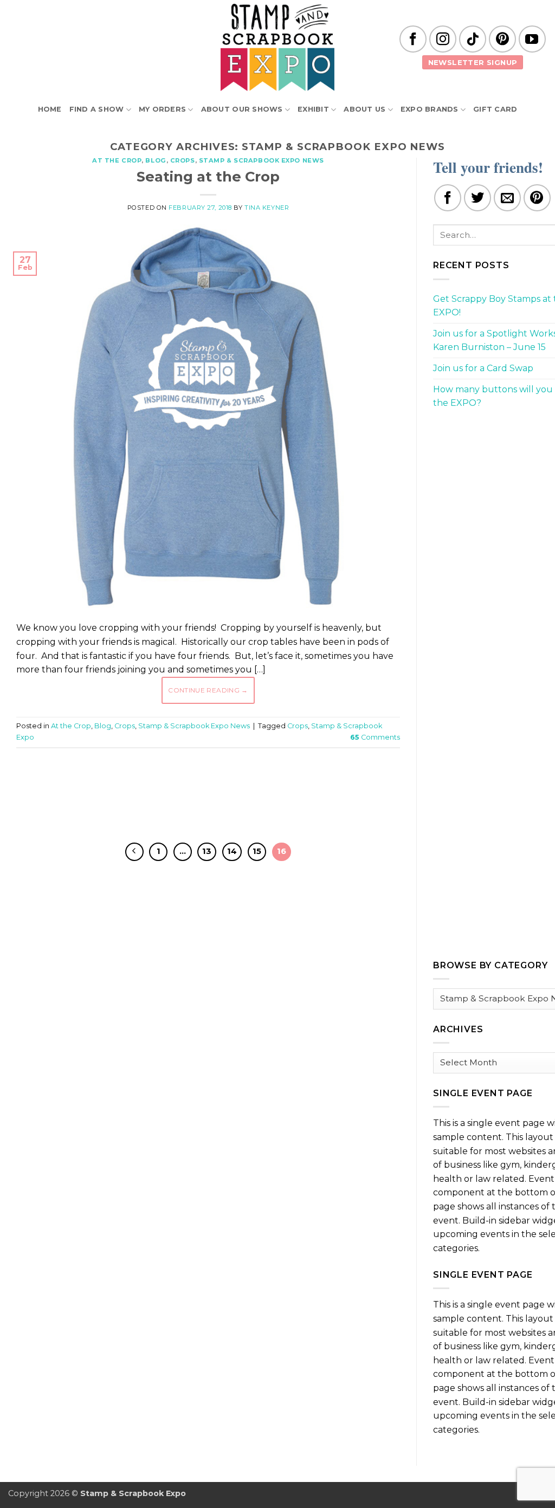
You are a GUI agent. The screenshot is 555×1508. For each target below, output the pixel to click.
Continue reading (208, 690)
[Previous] (134, 852)
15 (257, 851)
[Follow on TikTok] (472, 39)
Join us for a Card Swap (483, 368)
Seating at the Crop (208, 176)
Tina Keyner (266, 207)
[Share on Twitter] (477, 197)
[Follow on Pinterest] (502, 39)
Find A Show (96, 109)
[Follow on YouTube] (532, 39)
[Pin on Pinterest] (537, 197)
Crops (182, 160)
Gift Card (495, 109)
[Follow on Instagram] (442, 39)
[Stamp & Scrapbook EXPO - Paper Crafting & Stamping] (277, 47)
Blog (155, 160)
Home (50, 109)
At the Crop (116, 160)
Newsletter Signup (473, 62)
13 (206, 851)
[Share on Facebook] (447, 197)
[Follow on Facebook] (413, 39)
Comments (375, 737)
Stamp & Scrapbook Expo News (261, 160)
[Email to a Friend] (507, 197)
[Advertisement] (213, 789)
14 (232, 851)
